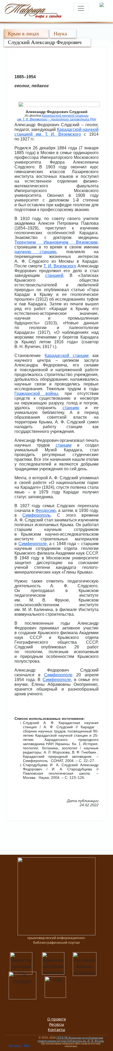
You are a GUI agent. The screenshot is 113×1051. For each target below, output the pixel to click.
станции (63, 445)
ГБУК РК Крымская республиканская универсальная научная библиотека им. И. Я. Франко (70, 1039)
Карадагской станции (67, 355)
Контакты (56, 1029)
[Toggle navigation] (81, 8)
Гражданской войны (36, 393)
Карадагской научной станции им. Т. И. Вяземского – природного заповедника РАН (56, 117)
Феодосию (45, 510)
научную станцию (35, 252)
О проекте (56, 1018)
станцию (71, 407)
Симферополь (36, 515)
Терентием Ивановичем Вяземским (55, 242)
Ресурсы (56, 1024)
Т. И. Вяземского (59, 266)
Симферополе (32, 543)
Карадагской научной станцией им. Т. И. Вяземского (56, 131)
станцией (54, 275)
